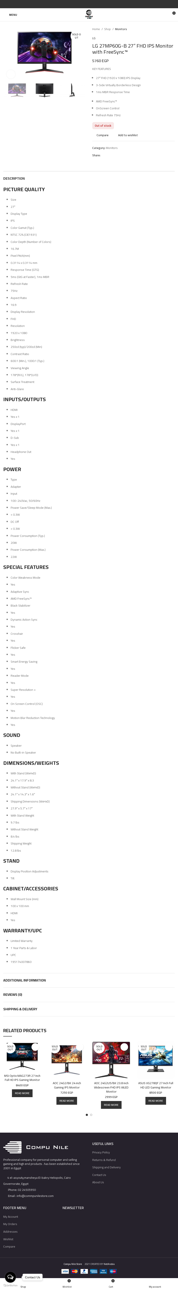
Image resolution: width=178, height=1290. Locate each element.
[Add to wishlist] (35, 1047)
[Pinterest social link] (89, 4)
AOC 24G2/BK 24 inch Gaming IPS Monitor (67, 1085)
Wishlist (8, 1239)
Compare (9, 1246)
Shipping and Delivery (106, 1167)
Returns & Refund (104, 1160)
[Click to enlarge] (11, 74)
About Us (98, 1182)
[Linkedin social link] (94, 4)
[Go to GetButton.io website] (10, 1285)
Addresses (10, 1231)
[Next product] (172, 29)
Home (96, 29)
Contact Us (99, 1175)
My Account (10, 1216)
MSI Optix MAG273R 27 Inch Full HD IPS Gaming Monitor (22, 1078)
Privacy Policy (101, 1152)
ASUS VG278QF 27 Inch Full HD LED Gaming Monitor (155, 1085)
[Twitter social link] (84, 4)
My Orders (10, 1224)
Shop (107, 29)
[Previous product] (164, 29)
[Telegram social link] (99, 4)
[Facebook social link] (79, 4)
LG (94, 38)
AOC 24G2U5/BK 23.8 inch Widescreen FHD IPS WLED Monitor (111, 1087)
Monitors (121, 29)
